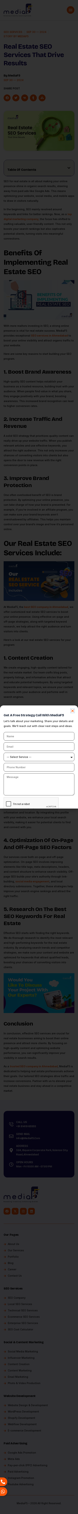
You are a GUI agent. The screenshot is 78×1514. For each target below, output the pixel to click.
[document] (39, 757)
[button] (72, 711)
